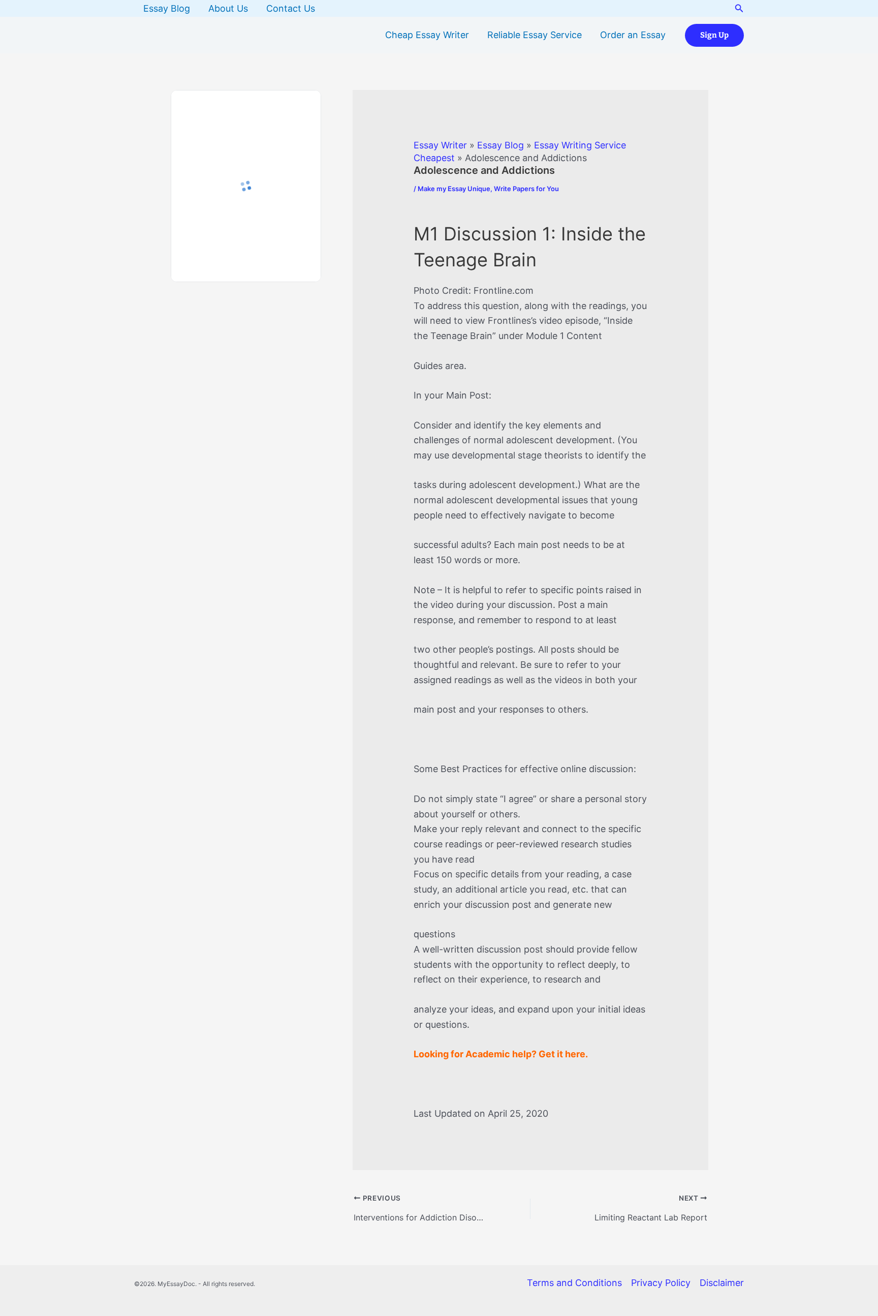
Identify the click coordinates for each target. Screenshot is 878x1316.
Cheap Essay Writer (427, 34)
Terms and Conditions (574, 1282)
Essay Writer (440, 145)
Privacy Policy (661, 1282)
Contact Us (290, 8)
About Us (228, 8)
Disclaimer (722, 1282)
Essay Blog (166, 8)
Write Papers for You (526, 189)
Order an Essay (633, 34)
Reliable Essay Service (534, 34)
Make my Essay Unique (454, 189)
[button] (739, 8)
